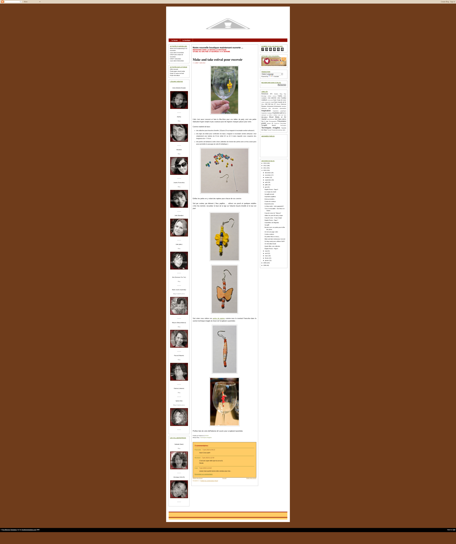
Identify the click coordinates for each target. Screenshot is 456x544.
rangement (276, 123)
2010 (265, 170)
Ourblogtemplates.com (29, 529)
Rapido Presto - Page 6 (271, 248)
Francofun (198, 450)
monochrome (270, 119)
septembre (268, 180)
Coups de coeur (281, 100)
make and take (282, 115)
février (267, 258)
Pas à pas (264, 121)
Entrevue (283, 104)
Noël (276, 119)
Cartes (280, 96)
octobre (267, 177)
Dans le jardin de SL (280, 102)
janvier (267, 260)
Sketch (274, 125)
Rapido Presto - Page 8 (271, 189)
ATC (271, 94)
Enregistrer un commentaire (204, 474)
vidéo (283, 130)
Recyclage (283, 123)
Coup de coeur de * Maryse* (273, 213)
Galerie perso (181, 293)
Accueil (224, 478)
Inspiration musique (266, 113)
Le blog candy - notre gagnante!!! (274, 206)
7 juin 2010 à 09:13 (208, 450)
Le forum (175, 40)
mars (266, 255)
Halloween (264, 108)
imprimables (283, 108)
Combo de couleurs (270, 201)
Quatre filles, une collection (272, 246)
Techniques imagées (206, 437)
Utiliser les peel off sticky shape (274, 215)
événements (277, 106)
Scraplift (264, 125)
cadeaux (274, 96)
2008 (265, 265)
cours (262, 102)
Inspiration (266, 110)
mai (266, 251)
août (266, 182)
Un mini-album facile (270, 243)
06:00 (207, 435)
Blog (179, 121)
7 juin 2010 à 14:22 (205, 468)
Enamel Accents (269, 204)
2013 (265, 163)
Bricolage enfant (266, 96)
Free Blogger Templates (9, 529)
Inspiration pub (277, 113)
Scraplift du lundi (269, 194)
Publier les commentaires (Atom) (209, 480)
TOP (454, 529)
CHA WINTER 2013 (274, 98)
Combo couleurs (269, 234)
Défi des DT (272, 104)
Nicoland (197, 458)
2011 (265, 168)
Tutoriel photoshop (277, 130)
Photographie (273, 121)
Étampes (263, 106)
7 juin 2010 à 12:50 (208, 457)
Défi (266, 104)
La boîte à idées (272, 115)
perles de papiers (219, 318)
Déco (262, 104)
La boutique (186, 40)
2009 (265, 263)
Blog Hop (283, 94)
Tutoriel (269, 130)
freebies (284, 106)
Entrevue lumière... (270, 199)
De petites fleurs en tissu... (272, 236)
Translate (276, 76)
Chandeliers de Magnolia (272, 222)
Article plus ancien (251, 478)
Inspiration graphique (279, 111)
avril (266, 253)
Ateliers (276, 94)
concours (270, 100)
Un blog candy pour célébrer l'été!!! (275, 241)
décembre (268, 172)
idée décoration (273, 108)
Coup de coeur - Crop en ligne (273, 218)
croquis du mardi (269, 102)
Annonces (264, 94)
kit (283, 113)
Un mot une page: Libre (271, 232)
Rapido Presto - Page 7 (271, 220)
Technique (283, 125)
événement (270, 106)
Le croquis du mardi (270, 192)
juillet (266, 184)
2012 (265, 165)
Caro (196, 468)
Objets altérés (282, 119)
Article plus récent (197, 478)
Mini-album (264, 117)
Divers (278, 104)
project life (270, 123)
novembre (268, 175)
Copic (274, 100)
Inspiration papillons (270, 196)
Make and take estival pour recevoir (217, 59)
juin (266, 187)
